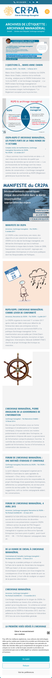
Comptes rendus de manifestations (17, 148)
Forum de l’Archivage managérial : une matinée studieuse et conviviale (24, 459)
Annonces (8, 229)
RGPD (15, 69)
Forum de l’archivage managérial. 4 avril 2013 (24, 505)
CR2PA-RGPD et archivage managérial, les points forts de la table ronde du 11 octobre (25, 140)
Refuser (26, 666)
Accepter (26, 659)
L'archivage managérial (20, 229)
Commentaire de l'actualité (14, 556)
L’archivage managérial (18, 589)
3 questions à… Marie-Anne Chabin (24, 65)
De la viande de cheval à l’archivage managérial (24, 550)
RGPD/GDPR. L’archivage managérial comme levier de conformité (24, 311)
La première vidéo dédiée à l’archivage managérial (25, 628)
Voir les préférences (26, 672)
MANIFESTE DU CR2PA (15, 225)
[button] (48, 633)
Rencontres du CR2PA (21, 150)
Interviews (8, 69)
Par (21, 69)
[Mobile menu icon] (47, 11)
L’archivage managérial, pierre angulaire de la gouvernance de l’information (22, 412)
